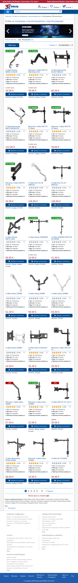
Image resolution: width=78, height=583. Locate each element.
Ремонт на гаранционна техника (17, 517)
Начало (6, 576)
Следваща (49, 491)
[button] (43, 7)
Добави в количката (17, 94)
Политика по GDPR (48, 542)
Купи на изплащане (48, 523)
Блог (72, 576)
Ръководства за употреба (15, 564)
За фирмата (46, 540)
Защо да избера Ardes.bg (50, 538)
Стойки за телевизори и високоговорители (27, 16)
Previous (7, 31)
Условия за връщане (49, 517)
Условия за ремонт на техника (17, 521)
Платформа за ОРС (48, 521)
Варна (14, 264)
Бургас (37, 264)
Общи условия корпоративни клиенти (19, 559)
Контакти (31, 576)
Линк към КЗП (46, 525)
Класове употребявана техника (17, 568)
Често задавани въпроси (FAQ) (17, 561)
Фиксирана (11, 508)
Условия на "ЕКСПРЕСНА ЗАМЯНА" (18, 523)
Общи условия (11, 557)
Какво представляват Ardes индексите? (20, 566)
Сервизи (23, 576)
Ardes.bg (8, 16)
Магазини (14, 576)
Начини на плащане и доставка (52, 519)
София (14, 97)
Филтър (12, 45)
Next (70, 31)
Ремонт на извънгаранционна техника (19, 519)
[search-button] (60, 11)
